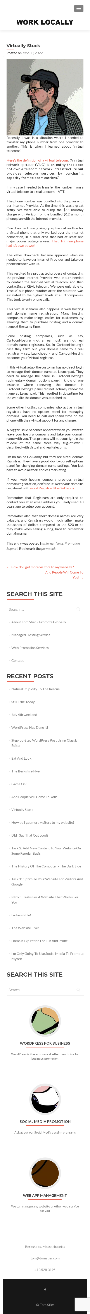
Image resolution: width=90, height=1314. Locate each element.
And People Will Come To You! (34, 797)
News (59, 543)
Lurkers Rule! (21, 915)
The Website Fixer (25, 928)
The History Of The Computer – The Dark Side (46, 866)
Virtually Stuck (22, 809)
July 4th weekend (24, 714)
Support (12, 548)
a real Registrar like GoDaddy (52, 488)
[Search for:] (45, 609)
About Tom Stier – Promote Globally (38, 622)
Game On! (19, 784)
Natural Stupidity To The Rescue (35, 689)
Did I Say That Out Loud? (29, 835)
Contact (17, 660)
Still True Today (23, 702)
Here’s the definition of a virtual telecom (37, 160)
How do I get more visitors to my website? (40, 567)
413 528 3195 (45, 1269)
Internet (48, 543)
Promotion (72, 543)
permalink (48, 548)
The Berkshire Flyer (26, 771)
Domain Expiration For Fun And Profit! (40, 941)
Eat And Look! (22, 758)
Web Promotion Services (30, 647)
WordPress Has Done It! (29, 727)
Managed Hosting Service (30, 635)
